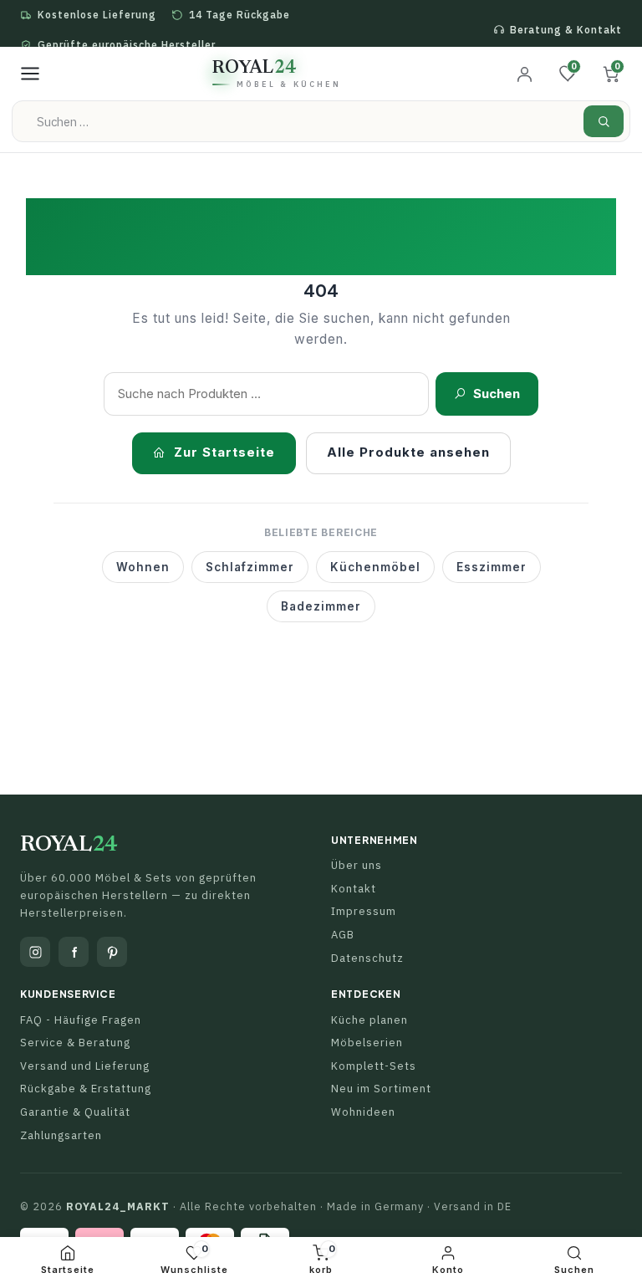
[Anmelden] (524, 74)
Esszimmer (491, 567)
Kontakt (353, 889)
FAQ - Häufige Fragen (80, 1020)
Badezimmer (321, 606)
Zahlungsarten (61, 1135)
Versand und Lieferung (85, 1066)
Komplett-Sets (373, 1066)
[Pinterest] (112, 952)
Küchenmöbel (375, 567)
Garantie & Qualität (75, 1112)
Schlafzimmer (250, 567)
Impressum (363, 911)
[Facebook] (74, 952)
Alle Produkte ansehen (408, 452)
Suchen (496, 393)
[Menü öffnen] (30, 73)
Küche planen (369, 1020)
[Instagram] (35, 952)
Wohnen (143, 567)
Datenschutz (367, 958)
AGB (342, 935)
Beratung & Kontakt (566, 29)
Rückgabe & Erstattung (85, 1088)
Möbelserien (367, 1042)
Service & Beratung (75, 1042)
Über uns (356, 865)
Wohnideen (363, 1112)
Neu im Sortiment (381, 1088)
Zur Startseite (224, 452)
